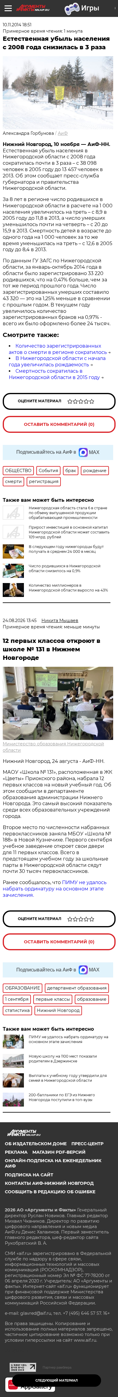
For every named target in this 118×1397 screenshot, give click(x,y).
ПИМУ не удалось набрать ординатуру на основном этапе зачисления (68, 1039)
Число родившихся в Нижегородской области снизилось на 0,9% (64, 568)
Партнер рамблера (57, 1367)
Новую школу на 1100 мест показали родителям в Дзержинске (63, 1058)
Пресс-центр (87, 1143)
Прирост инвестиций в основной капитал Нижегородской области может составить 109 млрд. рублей (69, 532)
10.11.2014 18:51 (17, 25)
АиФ (63, 133)
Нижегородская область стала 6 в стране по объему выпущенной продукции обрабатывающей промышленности (68, 513)
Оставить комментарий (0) (59, 424)
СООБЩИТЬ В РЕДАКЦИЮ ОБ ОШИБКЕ (50, 1191)
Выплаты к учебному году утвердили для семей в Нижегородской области (68, 1078)
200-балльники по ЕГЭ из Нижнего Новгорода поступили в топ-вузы (62, 1097)
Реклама (16, 1152)
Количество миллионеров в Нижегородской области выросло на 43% (68, 587)
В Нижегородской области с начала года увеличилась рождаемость (57, 361)
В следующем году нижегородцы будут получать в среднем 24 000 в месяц (66, 549)
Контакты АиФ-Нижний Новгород (49, 1183)
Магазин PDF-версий (59, 1152)
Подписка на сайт (29, 1175)
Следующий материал (56, 1380)
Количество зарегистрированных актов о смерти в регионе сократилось (58, 349)
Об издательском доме (36, 1143)
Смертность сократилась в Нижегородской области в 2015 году (54, 374)
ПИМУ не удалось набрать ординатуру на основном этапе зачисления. (55, 889)
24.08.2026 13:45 (20, 620)
